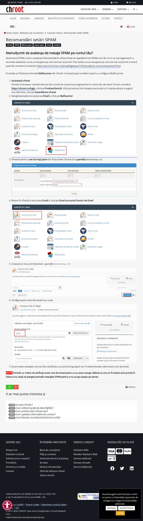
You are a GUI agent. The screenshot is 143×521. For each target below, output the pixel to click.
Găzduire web (89, 9)
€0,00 (132, 3)
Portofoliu (11, 462)
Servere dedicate (82, 458)
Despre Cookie (32, 504)
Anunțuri (39, 18)
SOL (17, 507)
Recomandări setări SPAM (76, 33)
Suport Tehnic (16, 3)
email (49, 45)
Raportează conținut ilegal (53, 504)
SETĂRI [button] (120, 513)
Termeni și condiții (15, 466)
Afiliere (106, 18)
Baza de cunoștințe (50, 450)
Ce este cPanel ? (24, 404)
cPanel (9, 45)
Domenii (107, 9)
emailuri (57, 45)
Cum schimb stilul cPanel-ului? (32, 411)
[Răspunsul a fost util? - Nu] (16, 387)
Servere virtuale (82, 462)
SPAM (17, 45)
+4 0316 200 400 (34, 3)
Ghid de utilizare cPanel (52, 471)
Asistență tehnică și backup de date (54, 460)
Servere (122, 9)
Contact (118, 18)
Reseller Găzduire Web (85, 454)
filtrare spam (27, 45)
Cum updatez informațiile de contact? (35, 414)
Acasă (13, 18)
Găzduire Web (81, 450)
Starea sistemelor (87, 18)
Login (115, 3)
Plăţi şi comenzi (48, 454)
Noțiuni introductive (50, 466)
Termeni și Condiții (15, 504)
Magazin (24, 18)
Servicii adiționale (83, 466)
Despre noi (11, 450)
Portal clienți (12, 33)
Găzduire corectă (15, 454)
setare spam (39, 45)
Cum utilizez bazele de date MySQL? (34, 407)
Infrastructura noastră (17, 458)
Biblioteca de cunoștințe (61, 18)
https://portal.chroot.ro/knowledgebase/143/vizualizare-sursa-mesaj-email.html (79, 65)
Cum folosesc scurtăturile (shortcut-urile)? (38, 417)
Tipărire (131, 387)
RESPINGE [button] (111, 508)
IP (134, 9)
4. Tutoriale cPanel (53, 33)
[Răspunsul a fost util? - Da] (9, 387)
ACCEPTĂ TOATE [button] (126, 508)
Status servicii (47, 475)
